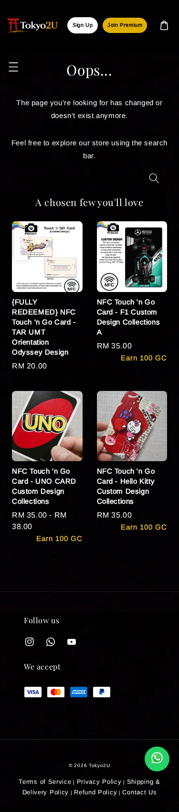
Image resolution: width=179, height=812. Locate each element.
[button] (13, 66)
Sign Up (83, 25)
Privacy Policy (99, 781)
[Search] (154, 178)
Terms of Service (45, 781)
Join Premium (124, 25)
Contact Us (139, 792)
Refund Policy (95, 792)
